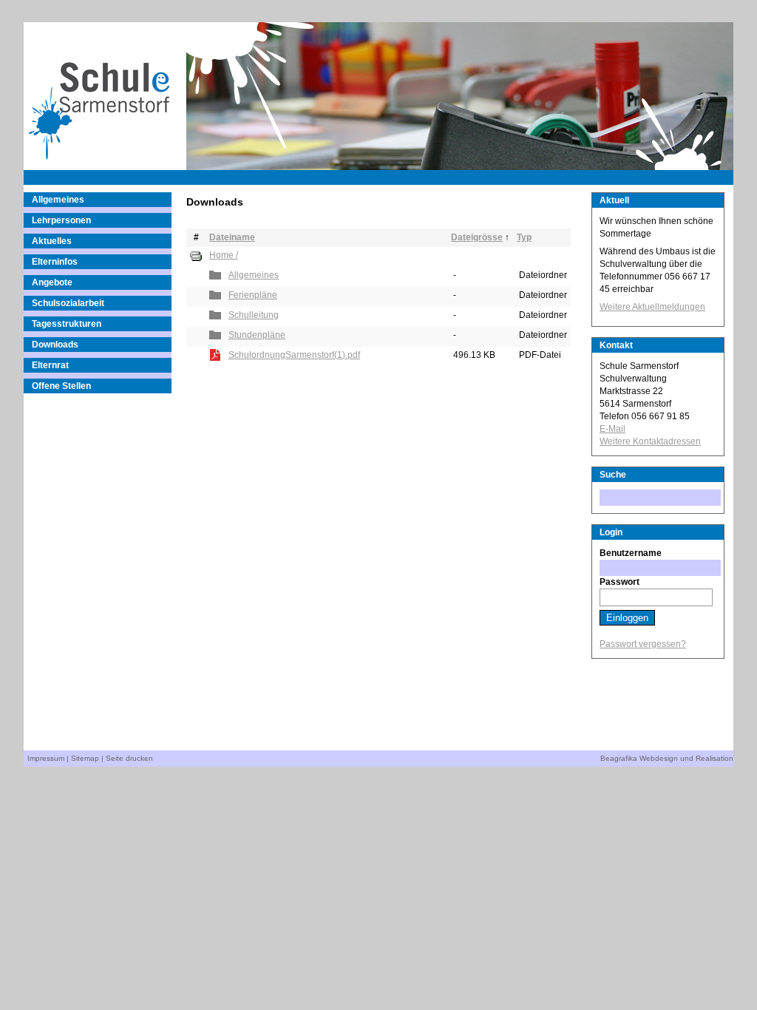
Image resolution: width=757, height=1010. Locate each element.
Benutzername (631, 553)
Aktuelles (52, 241)
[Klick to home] (105, 96)
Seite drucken (129, 758)
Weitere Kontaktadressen (650, 441)
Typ (524, 237)
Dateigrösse (477, 237)
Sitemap (85, 758)
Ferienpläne (252, 295)
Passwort (619, 582)
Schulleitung (253, 315)
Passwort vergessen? (643, 644)
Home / (223, 255)
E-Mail (612, 429)
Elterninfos (55, 262)
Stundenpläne (256, 335)
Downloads (55, 344)
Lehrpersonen (61, 220)
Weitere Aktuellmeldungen (652, 307)
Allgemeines (58, 199)
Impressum (45, 758)
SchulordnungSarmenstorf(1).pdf (294, 355)
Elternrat (50, 365)
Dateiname (232, 237)
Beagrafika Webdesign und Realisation (666, 758)
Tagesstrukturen (66, 324)
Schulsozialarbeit (68, 303)
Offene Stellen (61, 386)
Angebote (52, 282)
